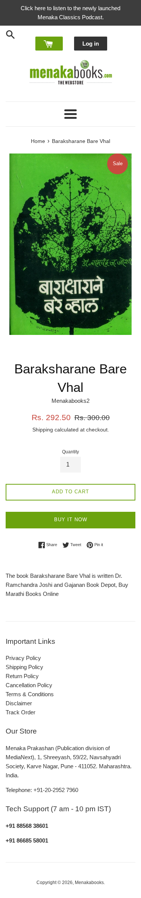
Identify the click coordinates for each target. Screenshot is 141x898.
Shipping (42, 430)
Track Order (20, 712)
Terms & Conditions (30, 694)
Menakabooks (89, 882)
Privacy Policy (23, 658)
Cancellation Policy (29, 685)
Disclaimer (19, 703)
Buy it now (70, 519)
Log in (90, 43)
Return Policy (22, 676)
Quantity (70, 451)
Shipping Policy (24, 667)
